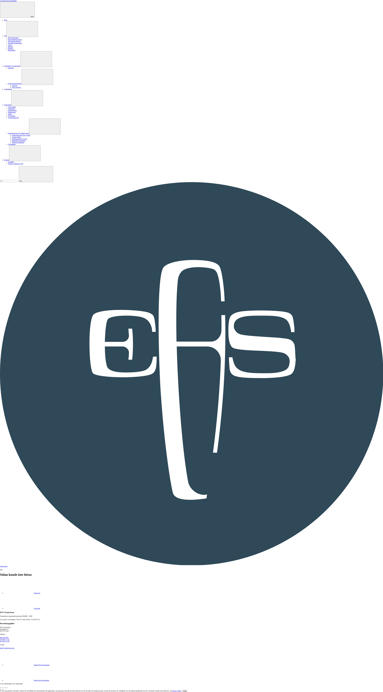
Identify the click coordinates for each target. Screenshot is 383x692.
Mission (10, 47)
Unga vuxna (12, 107)
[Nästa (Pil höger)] (3, 689)
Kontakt (6, 160)
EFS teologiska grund (15, 39)
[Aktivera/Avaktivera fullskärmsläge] (5, 687)
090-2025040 (4, 638)
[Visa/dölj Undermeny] (22, 29)
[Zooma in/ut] (7, 687)
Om (5, 36)
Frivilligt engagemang (15, 43)
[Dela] (3, 687)
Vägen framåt (16, 137)
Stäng (184, 691)
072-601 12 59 (4, 641)
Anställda (11, 162)
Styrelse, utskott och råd (15, 164)
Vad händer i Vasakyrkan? (12, 66)
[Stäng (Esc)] (1, 687)
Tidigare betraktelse (18, 142)
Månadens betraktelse (19, 141)
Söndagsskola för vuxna (19, 139)
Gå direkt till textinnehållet (8, 1)
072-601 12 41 (4, 639)
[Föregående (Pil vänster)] (1, 689)
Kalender (11, 68)
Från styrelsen (16, 87)
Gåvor (10, 45)
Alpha (10, 114)
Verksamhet (7, 105)
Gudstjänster (8, 89)
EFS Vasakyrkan (13, 38)
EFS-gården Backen (14, 41)
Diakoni (10, 48)
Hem (5, 20)
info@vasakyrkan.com (7, 648)
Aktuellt (14, 85)
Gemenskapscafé (13, 117)
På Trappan (11, 116)
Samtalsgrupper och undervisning (18, 133)
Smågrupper (12, 112)
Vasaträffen (11, 109)
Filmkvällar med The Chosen (21, 135)
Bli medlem (11, 50)
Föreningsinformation (15, 83)
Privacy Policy (176, 691)
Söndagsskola (12, 110)
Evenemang (11, 144)
